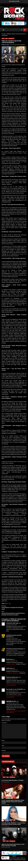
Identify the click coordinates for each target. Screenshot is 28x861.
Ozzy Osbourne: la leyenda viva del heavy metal (12, 607)
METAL (3, 38)
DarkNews (16, 859)
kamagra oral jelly (10, 664)
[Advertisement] (14, 23)
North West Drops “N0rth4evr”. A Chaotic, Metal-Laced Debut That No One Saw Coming (14, 813)
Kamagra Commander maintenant (15, 672)
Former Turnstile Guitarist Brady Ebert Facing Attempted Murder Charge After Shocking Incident (14, 791)
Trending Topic (11, 38)
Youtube (24, 29)
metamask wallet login (12, 623)
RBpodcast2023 (6, 44)
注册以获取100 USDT (11, 701)
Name (3, 740)
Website (4, 750)
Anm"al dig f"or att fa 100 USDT (14, 689)
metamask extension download (14, 649)
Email (3, 745)
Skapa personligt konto (12, 677)
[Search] (21, 30)
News (6, 38)
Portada (4, 34)
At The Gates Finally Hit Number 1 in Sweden (14, 771)
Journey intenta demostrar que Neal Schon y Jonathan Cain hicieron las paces (13, 613)
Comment (4, 722)
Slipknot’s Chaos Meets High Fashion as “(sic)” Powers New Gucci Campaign (14, 835)
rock (9, 603)
